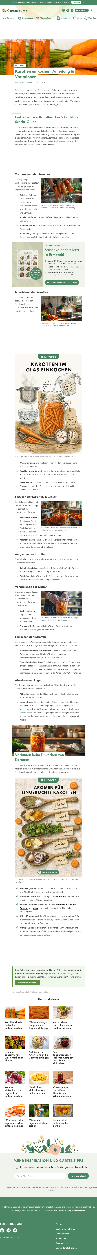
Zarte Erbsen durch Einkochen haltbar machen (62, 1025)
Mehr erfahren (79, 1210)
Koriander (60, 904)
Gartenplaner (27, 18)
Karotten (36, 127)
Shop (79, 18)
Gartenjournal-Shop (66, 1229)
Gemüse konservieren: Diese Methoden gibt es (14, 1056)
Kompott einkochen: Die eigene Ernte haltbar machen (14, 1091)
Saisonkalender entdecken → (27, 982)
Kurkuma (61, 896)
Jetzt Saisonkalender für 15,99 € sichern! (62, 282)
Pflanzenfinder (46, 18)
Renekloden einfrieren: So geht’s (60, 1122)
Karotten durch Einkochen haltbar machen (14, 1025)
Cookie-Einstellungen (66, 1248)
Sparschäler (25, 221)
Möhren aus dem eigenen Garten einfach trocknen (14, 1122)
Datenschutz (62, 1243)
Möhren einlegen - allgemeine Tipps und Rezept (38, 1025)
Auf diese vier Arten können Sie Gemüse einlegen (39, 1054)
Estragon (24, 908)
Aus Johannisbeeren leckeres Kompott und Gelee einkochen (63, 1057)
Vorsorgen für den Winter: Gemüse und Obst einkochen (62, 1091)
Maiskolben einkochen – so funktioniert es (37, 1090)
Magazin (64, 18)
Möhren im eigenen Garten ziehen (38, 1122)
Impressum (61, 1238)
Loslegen (76, 2)
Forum (9, 18)
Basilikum (71, 904)
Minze (35, 908)
